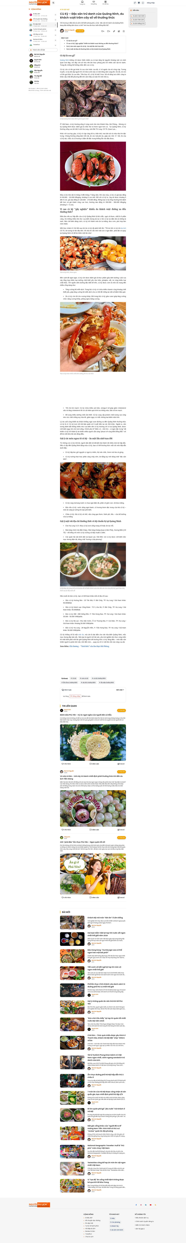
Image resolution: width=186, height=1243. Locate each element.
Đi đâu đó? (88, 1218)
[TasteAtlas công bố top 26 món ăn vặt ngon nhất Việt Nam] (72, 1169)
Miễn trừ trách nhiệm (42, 88)
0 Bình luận (95, 764)
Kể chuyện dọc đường (92, 1220)
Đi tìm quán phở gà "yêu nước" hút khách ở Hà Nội (106, 1110)
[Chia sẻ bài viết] (135, 3)
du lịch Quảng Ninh (89, 682)
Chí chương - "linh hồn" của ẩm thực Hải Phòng (89, 646)
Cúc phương (115, 1222)
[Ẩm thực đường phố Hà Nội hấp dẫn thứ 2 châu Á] (72, 1081)
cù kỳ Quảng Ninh (99, 678)
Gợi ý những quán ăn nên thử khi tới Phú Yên (105, 1002)
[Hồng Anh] (61, 837)
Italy (113, 1218)
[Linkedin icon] (146, 1205)
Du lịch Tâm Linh (138, 20)
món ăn (81, 635)
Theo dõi (80, 31)
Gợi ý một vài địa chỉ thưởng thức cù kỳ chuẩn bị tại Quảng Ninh (88, 49)
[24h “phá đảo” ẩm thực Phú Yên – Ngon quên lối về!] (93, 874)
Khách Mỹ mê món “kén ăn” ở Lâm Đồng (105, 917)
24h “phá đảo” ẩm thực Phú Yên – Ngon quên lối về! (82, 842)
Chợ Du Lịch (89, 1237)
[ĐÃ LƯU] (123, 31)
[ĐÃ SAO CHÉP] (114, 31)
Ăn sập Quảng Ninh (107, 682)
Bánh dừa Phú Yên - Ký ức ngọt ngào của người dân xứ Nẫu (86, 715)
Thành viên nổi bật (39, 50)
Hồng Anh (67, 837)
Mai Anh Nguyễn (70, 30)
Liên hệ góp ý (32, 88)
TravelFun (88, 1234)
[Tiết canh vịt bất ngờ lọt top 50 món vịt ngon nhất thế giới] (72, 973)
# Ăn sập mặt (65, 9)
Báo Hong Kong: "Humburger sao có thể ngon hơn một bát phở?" (105, 951)
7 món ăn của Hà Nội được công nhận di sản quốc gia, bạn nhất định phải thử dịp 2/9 (107, 1093)
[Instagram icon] (141, 1205)
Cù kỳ (74, 678)
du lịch (123, 228)
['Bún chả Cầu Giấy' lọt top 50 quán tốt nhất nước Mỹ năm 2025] (72, 1024)
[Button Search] (53, 2)
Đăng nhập (76, 696)
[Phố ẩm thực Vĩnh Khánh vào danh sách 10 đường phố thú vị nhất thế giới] (72, 990)
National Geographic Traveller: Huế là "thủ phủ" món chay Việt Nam (106, 1146)
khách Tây (115, 1226)
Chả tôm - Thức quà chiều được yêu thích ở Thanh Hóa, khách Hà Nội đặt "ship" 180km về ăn (106, 1038)
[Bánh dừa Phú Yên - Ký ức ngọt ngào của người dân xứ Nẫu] (93, 742)
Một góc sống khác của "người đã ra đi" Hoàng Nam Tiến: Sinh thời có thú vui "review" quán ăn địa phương (105, 1128)
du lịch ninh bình (117, 1230)
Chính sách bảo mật (45, 90)
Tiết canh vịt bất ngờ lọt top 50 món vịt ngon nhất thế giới (104, 968)
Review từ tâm (90, 1231)
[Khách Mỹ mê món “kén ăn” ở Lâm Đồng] (72, 922)
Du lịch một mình (138, 16)
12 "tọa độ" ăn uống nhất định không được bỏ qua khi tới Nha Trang (106, 1181)
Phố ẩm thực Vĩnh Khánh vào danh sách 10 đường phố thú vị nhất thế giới (106, 985)
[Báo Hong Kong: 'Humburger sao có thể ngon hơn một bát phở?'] (72, 956)
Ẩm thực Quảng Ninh (70, 682)
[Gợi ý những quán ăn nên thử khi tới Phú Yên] (72, 1007)
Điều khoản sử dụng (34, 90)
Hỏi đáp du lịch (90, 1229)
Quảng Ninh (64, 60)
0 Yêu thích (67, 764)
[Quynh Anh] (61, 710)
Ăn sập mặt (89, 1223)
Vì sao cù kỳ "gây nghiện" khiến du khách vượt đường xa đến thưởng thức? (92, 43)
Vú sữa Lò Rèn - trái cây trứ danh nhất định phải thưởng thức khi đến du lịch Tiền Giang (91, 777)
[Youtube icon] (151, 1205)
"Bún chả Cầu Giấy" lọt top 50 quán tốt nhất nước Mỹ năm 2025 (107, 1019)
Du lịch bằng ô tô (138, 23)
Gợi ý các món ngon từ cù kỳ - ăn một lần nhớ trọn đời (85, 46)
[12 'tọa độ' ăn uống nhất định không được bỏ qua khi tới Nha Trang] (72, 1186)
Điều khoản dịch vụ (142, 1218)
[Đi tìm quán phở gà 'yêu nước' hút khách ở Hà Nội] (72, 1115)
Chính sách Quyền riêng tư (144, 1221)
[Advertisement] (93, 391)
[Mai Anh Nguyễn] (61, 771)
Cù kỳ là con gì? (71, 40)
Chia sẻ (122, 764)
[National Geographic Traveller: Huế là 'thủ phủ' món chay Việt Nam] (72, 1152)
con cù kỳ (84, 678)
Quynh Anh (67, 710)
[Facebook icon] (136, 1205)
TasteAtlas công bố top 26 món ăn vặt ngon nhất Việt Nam (107, 1164)
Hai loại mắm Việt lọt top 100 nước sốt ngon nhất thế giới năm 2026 (106, 934)
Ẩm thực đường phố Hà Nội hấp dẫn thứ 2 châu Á (106, 1076)
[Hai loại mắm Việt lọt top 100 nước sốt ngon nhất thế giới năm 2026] (72, 939)
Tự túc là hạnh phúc (92, 1226)
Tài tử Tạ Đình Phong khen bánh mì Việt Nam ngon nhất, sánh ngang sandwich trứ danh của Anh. (106, 1058)
